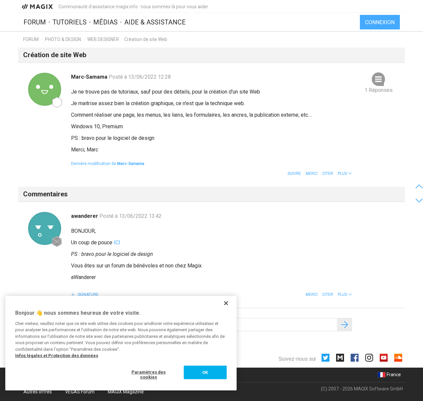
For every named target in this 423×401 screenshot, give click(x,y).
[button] (345, 173)
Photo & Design (63, 39)
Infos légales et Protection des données (56, 355)
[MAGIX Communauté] (38, 6)
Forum (34, 22)
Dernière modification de (107, 163)
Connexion (380, 22)
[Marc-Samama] (44, 89)
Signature (87, 294)
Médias (105, 22)
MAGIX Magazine (126, 391)
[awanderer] (44, 228)
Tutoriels (70, 22)
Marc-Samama (90, 77)
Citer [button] (327, 173)
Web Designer (103, 39)
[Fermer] (226, 303)
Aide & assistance (155, 22)
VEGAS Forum (80, 391)
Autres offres (37, 391)
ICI (117, 242)
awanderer (85, 216)
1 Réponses (379, 90)
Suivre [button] (294, 173)
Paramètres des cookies (149, 375)
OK (205, 372)
